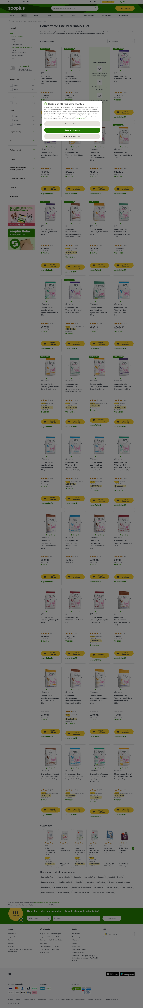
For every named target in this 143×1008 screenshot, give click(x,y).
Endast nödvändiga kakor (72, 136)
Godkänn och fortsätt (72, 130)
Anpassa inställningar (72, 124)
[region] (72, 121)
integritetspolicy (80, 119)
